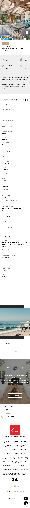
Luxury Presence (19, 491)
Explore (15, 351)
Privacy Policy (21, 498)
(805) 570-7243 (8, 417)
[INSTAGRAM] (15, 486)
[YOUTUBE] (18, 486)
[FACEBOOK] (11, 486)
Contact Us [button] (15, 395)
